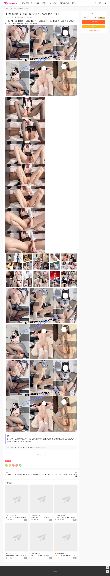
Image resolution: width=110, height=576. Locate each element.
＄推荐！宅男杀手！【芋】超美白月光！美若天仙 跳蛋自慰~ (41, 517)
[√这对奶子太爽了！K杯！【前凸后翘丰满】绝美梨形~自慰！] (16, 537)
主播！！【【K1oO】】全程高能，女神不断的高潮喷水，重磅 (41, 555)
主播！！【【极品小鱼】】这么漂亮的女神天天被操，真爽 (65, 517)
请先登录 (94, 22)
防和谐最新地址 (64, 3)
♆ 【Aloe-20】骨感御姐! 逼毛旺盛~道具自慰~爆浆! (16, 517)
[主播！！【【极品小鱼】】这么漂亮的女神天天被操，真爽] (65, 499)
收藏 (94, 26)
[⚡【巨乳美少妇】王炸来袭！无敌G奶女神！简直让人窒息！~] (65, 537)
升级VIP (101, 17)
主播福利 (8, 461)
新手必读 (74, 3)
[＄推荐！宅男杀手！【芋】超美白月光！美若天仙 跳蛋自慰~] (41, 499)
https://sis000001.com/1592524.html (24, 447)
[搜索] (96, 3)
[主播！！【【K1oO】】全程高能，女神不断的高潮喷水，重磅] (41, 537)
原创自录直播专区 (27, 3)
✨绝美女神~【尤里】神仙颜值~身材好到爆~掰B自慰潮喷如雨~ (22, 474)
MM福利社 (55, 571)
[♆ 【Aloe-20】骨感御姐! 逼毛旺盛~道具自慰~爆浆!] (16, 499)
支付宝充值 (53, 3)
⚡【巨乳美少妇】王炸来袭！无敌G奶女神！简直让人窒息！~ (65, 555)
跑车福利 (44, 3)
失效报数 (36, 3)
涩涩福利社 (10, 3)
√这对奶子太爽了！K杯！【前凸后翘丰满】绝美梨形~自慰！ (16, 555)
